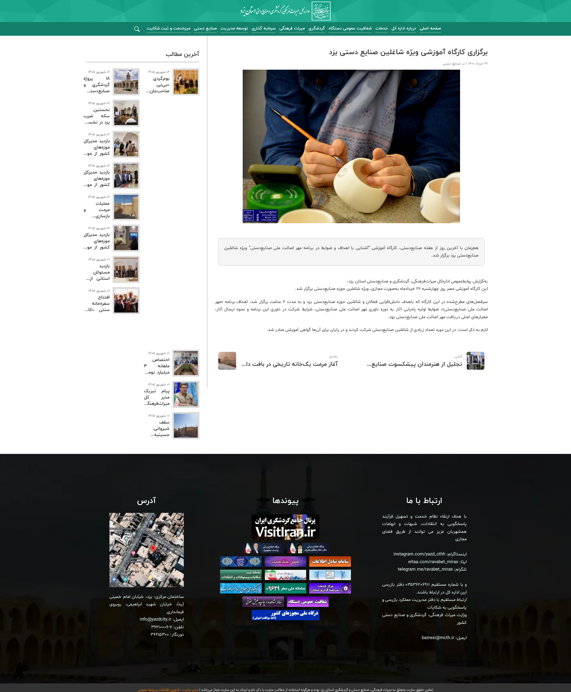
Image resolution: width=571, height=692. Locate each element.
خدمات (381, 28)
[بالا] (550, 674)
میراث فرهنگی (292, 28)
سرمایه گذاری (264, 28)
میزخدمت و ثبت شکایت (168, 28)
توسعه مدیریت (234, 28)
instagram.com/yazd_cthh (419, 554)
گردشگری (316, 28)
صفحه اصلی (430, 28)
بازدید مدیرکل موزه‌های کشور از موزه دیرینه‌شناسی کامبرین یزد (97, 247)
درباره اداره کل (403, 28)
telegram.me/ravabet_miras (425, 569)
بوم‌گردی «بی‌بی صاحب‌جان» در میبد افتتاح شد (157, 91)
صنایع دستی (205, 28)
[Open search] (137, 29)
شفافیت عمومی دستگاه (350, 28)
